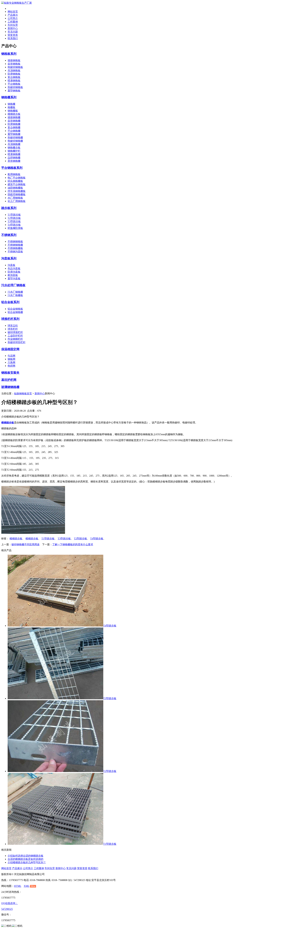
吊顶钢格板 (14, 70)
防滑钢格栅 (14, 124)
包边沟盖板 (14, 268)
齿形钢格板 (14, 63)
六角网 (11, 362)
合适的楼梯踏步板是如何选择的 (25, 859)
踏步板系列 (8, 208)
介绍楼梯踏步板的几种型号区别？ (27, 862)
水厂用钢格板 (15, 197)
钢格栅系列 (8, 97)
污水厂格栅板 (15, 295)
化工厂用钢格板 (17, 201)
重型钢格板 (14, 90)
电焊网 (11, 365)
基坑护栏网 (8, 379)
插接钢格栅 (14, 117)
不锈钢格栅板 (15, 248)
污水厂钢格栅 (15, 292)
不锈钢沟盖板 (15, 251)
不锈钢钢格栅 (15, 244)
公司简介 (13, 18)
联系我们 (13, 38)
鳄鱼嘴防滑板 (15, 228)
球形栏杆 (13, 329)
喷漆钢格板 (14, 80)
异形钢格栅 (14, 161)
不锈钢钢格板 (15, 241)
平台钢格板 (14, 83)
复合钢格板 (14, 77)
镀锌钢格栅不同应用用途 (25, 544)
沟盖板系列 (8, 258)
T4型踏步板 (14, 224)
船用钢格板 (14, 174)
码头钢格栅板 (15, 181)
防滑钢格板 (14, 73)
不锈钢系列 (8, 235)
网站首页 (13, 11)
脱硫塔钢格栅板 (17, 194)
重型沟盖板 (14, 278)
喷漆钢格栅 (14, 154)
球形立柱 (13, 325)
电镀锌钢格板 (15, 67)
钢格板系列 (8, 53)
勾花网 (11, 355)
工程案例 (13, 21)
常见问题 (13, 31)
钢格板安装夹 (10, 372)
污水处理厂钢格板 (13, 285)
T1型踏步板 (14, 214)
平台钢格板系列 (11, 167)
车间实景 (13, 25)
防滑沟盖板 (14, 271)
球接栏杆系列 (10, 319)
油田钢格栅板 (15, 187)
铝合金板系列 (10, 302)
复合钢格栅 (14, 127)
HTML (17, 886)
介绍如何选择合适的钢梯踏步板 (25, 855)
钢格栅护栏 (14, 150)
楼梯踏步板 (14, 114)
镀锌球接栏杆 (15, 332)
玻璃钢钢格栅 (10, 387)
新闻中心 (13, 28)
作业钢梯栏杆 (15, 339)
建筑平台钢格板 (17, 184)
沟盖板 (11, 265)
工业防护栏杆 (15, 335)
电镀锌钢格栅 (15, 140)
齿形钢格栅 (14, 120)
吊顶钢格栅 (14, 144)
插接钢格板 (14, 60)
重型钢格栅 (14, 134)
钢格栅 (11, 104)
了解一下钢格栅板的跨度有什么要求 (72, 544)
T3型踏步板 (14, 221)
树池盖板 (13, 275)
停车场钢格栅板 (17, 191)
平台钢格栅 (14, 130)
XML (26, 886)
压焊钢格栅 (14, 157)
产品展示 (13, 15)
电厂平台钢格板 (17, 177)
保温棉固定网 (10, 349)
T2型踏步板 (14, 218)
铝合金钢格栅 (15, 312)
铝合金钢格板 (15, 308)
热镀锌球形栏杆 (17, 342)
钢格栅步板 (14, 147)
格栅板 (11, 107)
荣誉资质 (13, 35)
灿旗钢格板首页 (23, 393)
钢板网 (11, 359)
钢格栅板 (13, 110)
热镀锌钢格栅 (15, 137)
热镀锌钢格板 (15, 87)
